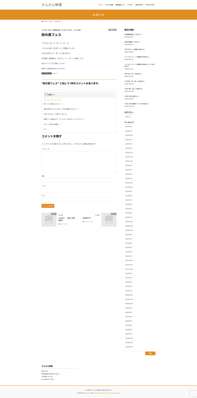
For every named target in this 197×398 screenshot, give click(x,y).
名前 (43, 176)
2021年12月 (129, 260)
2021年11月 (129, 265)
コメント (45, 149)
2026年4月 (128, 131)
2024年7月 (128, 170)
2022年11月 (129, 226)
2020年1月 (128, 334)
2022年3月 (128, 252)
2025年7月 (128, 144)
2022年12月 (129, 221)
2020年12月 (129, 295)
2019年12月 (129, 338)
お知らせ (112, 29)
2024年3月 (128, 178)
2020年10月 (129, 303)
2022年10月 (129, 230)
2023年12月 (129, 183)
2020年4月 (128, 321)
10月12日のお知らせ (131, 96)
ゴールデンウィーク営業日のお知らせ (136, 57)
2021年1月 (128, 291)
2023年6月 (128, 204)
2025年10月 (129, 135)
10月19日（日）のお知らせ (133, 89)
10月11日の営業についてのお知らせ (136, 104)
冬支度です (87, 218)
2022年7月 (128, 239)
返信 (45, 129)
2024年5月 (128, 174)
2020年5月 (128, 316)
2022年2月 (128, 256)
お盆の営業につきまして (132, 42)
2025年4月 (128, 148)
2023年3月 (128, 213)
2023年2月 (128, 217)
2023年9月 (128, 191)
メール (44, 186)
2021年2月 (128, 286)
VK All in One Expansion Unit (112, 393)
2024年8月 (128, 165)
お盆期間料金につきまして (133, 34)
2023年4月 (128, 208)
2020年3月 (128, 325)
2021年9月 (128, 273)
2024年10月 (129, 161)
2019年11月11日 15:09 (52, 100)
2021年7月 (128, 278)
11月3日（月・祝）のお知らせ (134, 81)
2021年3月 (128, 282)
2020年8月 (128, 308)
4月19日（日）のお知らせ (133, 74)
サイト (44, 195)
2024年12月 (129, 152)
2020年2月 (128, 329)
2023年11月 (129, 187)
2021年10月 (129, 269)
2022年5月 (128, 243)
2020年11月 (129, 299)
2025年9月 (128, 139)
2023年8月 (128, 196)
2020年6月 (128, 312)
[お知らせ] (49, 217)
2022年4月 (128, 247)
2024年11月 (129, 157)
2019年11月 (129, 342)
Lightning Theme (98, 393)
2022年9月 (128, 234)
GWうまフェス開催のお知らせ (134, 49)
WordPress (87, 393)
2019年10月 (129, 347)
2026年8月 (128, 126)
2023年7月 (128, 200)
